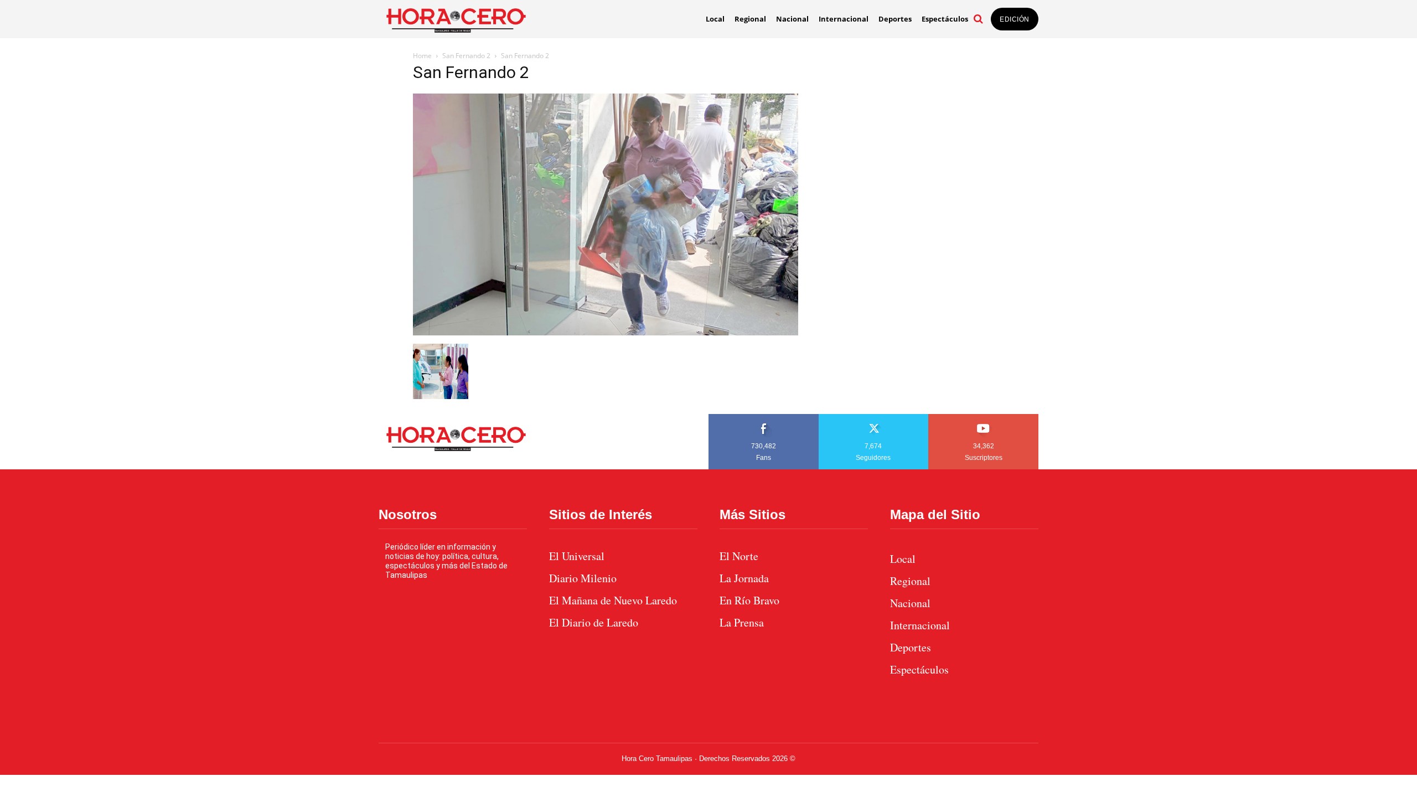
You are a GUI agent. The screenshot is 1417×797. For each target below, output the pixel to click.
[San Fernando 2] (605, 332)
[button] (978, 19)
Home (422, 55)
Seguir (873, 418)
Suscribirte (984, 418)
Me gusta (763, 418)
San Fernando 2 (466, 55)
